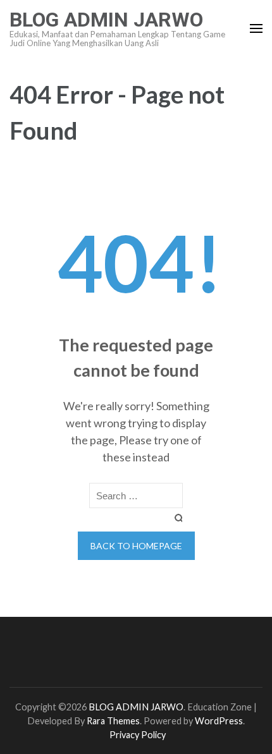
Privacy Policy (137, 734)
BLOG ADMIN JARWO (106, 20)
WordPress (219, 720)
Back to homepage (136, 545)
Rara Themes (113, 720)
